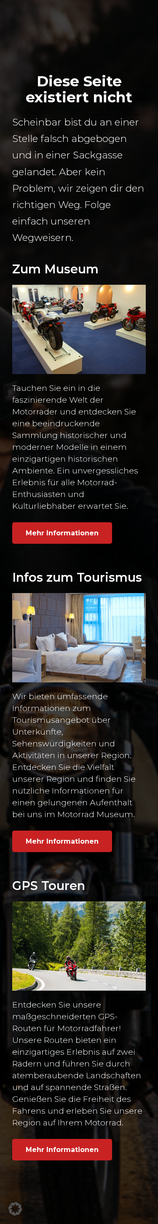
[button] (15, 1209)
